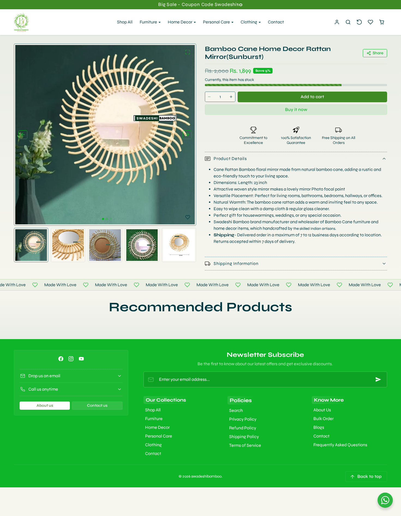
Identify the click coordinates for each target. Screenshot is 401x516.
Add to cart (312, 96)
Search (236, 410)
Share (378, 53)
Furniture (154, 418)
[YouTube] (81, 359)
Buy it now (296, 109)
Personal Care (158, 436)
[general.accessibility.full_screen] (188, 52)
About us (45, 405)
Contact (276, 22)
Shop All (125, 22)
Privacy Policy (242, 419)
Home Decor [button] (180, 22)
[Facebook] (61, 359)
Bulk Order (323, 418)
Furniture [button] (149, 22)
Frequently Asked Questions (340, 444)
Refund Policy (242, 427)
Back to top (369, 476)
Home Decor (157, 427)
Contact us (97, 405)
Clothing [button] (249, 22)
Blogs (318, 427)
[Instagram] (71, 359)
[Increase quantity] (231, 97)
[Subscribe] (378, 379)
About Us (322, 409)
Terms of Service (245, 445)
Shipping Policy (244, 436)
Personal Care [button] (217, 22)
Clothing (153, 444)
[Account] (337, 22)
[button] (348, 22)
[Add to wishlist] (188, 217)
